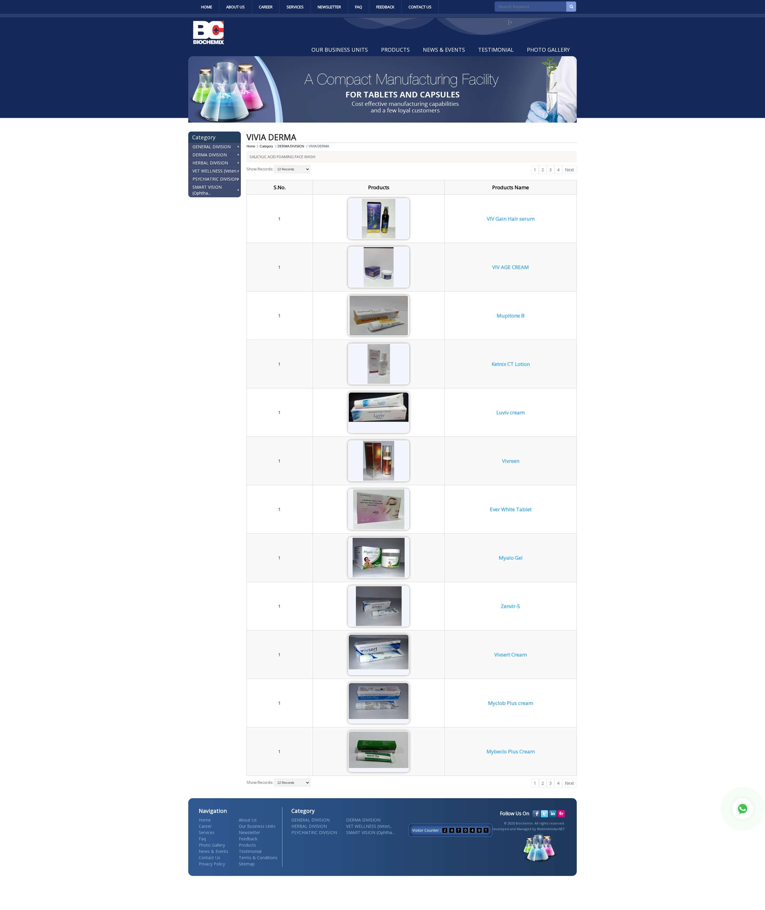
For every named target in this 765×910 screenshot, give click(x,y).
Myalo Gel (511, 557)
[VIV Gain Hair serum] (378, 237)
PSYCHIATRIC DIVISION (215, 179)
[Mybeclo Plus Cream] (378, 766)
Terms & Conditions (258, 857)
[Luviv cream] (378, 420)
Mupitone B (510, 315)
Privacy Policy (212, 864)
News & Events (444, 49)
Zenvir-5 (510, 606)
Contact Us (420, 7)
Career (266, 7)
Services (295, 7)
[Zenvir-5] (379, 624)
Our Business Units (339, 49)
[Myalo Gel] (379, 576)
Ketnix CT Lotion (511, 364)
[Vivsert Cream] (378, 668)
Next (569, 169)
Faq (358, 7)
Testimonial (496, 49)
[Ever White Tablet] (378, 527)
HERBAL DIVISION (210, 163)
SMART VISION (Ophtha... (207, 190)
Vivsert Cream (510, 654)
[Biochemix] (208, 42)
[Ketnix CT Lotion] (379, 382)
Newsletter (329, 7)
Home (206, 7)
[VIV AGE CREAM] (379, 285)
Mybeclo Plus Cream (510, 751)
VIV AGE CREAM (510, 267)
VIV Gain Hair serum (511, 218)
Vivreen (510, 460)
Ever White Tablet (511, 509)
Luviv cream (510, 412)
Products (395, 49)
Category (266, 146)
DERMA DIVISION (209, 155)
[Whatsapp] (742, 808)
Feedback (385, 7)
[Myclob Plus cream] (378, 717)
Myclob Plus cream (510, 703)
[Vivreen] (378, 479)
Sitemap (247, 864)
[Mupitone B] (379, 334)
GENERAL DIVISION (211, 146)
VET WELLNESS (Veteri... (215, 171)
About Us (235, 7)
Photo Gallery (548, 49)
